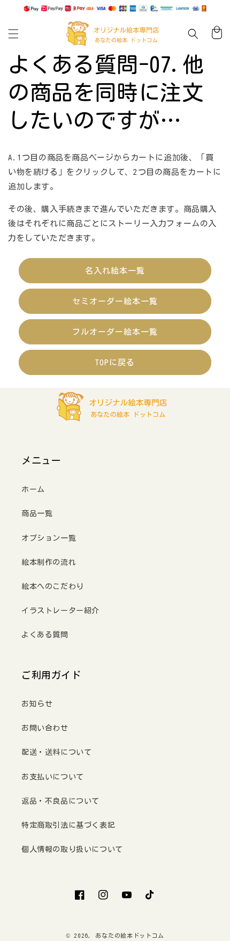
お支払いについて (52, 777)
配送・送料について (56, 752)
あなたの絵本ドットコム (129, 935)
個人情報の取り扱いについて (72, 849)
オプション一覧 (48, 538)
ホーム (33, 489)
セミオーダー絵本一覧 (115, 301)
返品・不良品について (60, 801)
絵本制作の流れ (48, 562)
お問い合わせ (44, 728)
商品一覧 (36, 513)
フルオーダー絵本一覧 (115, 332)
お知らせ (36, 704)
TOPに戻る (115, 362)
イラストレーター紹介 (60, 610)
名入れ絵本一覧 (115, 271)
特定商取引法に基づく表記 (68, 825)
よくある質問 (44, 634)
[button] (13, 34)
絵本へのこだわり (52, 586)
